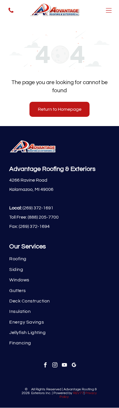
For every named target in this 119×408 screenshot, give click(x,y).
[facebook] (45, 365)
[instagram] (55, 365)
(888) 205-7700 (43, 217)
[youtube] (64, 365)
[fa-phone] (11, 12)
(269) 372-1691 (38, 208)
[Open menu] (109, 10)
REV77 (78, 393)
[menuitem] (59, 259)
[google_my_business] (74, 365)
